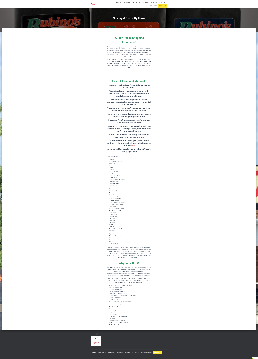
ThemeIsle (165, 356)
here (133, 146)
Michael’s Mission (162, 5)
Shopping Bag (96, 342)
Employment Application (152, 5)
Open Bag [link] (96, 343)
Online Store (146, 2)
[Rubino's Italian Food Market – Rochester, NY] (93, 4)
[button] (120, 2)
